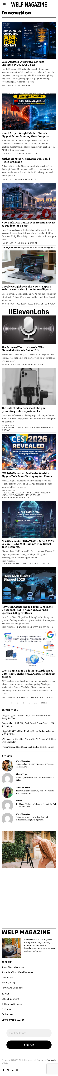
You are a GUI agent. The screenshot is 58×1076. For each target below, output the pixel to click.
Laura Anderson (24, 85)
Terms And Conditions (13, 987)
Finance (31, 627)
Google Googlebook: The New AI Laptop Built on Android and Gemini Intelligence (27, 288)
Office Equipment (10, 999)
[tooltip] (7, 766)
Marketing (47, 428)
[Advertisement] (29, 899)
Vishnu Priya (21, 774)
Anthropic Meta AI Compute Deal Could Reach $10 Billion (26, 160)
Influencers (26, 428)
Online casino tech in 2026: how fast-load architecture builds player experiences (32, 818)
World (42, 365)
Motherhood (34, 495)
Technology (21, 154)
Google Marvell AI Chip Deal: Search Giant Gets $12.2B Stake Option (28, 725)
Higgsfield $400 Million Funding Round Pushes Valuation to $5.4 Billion (28, 733)
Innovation (32, 154)
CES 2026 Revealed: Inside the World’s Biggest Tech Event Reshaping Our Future (27, 475)
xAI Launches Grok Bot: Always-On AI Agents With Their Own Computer (29, 740)
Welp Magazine (23, 761)
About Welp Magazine (13, 967)
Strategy (6, 430)
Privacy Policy (8, 982)
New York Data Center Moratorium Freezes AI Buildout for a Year (29, 224)
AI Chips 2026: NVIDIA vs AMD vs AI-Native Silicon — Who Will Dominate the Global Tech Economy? (28, 543)
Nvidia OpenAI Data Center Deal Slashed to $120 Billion (28, 746)
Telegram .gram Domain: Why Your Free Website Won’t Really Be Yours (27, 717)
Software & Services (12, 1004)
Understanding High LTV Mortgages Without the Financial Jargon (35, 765)
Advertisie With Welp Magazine (17, 972)
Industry (24, 493)
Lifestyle (11, 495)
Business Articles (25, 304)
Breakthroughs (35, 697)
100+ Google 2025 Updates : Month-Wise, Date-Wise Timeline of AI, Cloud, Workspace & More (29, 673)
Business (6, 1009)
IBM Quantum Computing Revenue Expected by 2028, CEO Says (23, 63)
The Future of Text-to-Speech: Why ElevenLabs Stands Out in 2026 (23, 349)
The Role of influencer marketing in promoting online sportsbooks (23, 410)
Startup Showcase (10, 497)
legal (4, 495)
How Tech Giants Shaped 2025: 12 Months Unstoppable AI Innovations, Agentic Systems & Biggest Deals (27, 609)
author (19, 801)
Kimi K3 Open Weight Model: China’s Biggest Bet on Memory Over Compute (25, 135)
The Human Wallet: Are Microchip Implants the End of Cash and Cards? (36, 805)
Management (22, 495)
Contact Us (7, 977)
